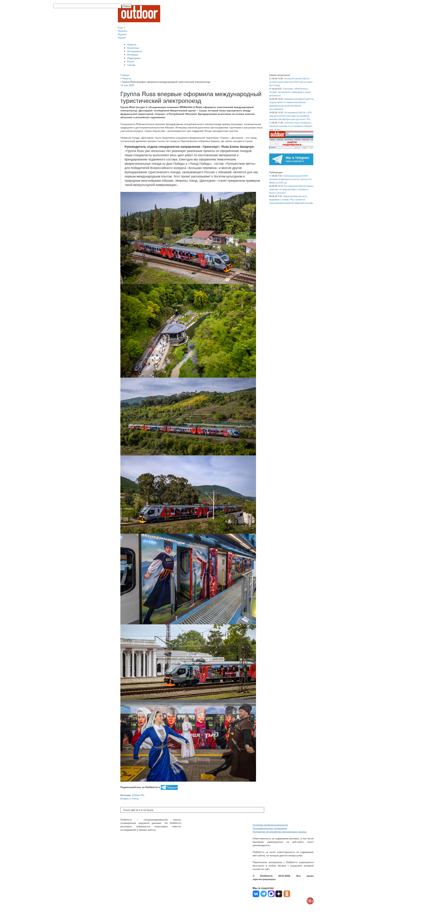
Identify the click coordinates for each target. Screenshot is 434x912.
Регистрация (132, 24)
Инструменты (134, 51)
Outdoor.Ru (138, 795)
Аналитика (133, 47)
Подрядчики (134, 58)
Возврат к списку (129, 798)
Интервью (132, 54)
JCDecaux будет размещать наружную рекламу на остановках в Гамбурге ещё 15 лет (290, 126)
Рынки (130, 61)
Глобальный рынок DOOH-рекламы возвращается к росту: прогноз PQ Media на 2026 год (290, 179)
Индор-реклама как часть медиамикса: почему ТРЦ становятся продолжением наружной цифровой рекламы (291, 199)
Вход (120, 24)
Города (131, 64)
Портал (122, 37)
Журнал (122, 34)
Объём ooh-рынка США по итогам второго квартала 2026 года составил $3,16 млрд (290, 82)
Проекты (122, 30)
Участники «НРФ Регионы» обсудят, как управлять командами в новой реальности (289, 92)
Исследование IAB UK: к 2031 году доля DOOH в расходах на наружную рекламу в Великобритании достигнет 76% (290, 116)
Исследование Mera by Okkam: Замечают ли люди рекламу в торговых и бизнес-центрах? (291, 189)
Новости (131, 44)
